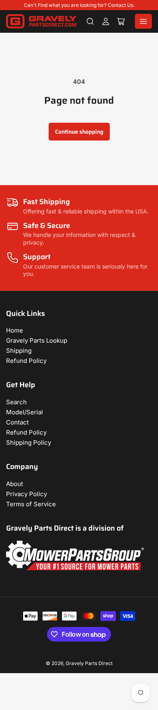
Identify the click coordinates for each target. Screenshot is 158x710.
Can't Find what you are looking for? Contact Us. (79, 5)
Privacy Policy (26, 494)
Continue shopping (79, 131)
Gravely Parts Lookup (36, 340)
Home (14, 330)
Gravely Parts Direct (89, 663)
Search (16, 402)
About (14, 484)
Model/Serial (24, 412)
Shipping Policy (28, 442)
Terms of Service (31, 504)
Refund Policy (26, 361)
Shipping (19, 350)
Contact (17, 422)
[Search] (90, 21)
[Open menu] (143, 21)
